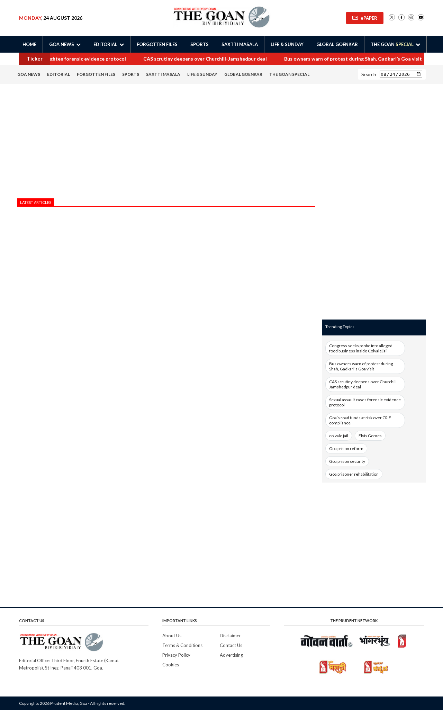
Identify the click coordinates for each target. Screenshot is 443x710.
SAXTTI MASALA (240, 44)
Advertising (231, 655)
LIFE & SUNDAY (287, 44)
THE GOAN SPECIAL (289, 74)
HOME (29, 44)
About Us (171, 635)
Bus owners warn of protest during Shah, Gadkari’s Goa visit (344, 59)
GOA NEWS (28, 74)
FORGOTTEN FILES (157, 44)
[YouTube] (421, 17)
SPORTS (199, 44)
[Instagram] (411, 17)
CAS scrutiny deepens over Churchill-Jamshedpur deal (196, 59)
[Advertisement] (166, 143)
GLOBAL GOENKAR (337, 44)
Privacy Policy (176, 655)
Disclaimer (230, 635)
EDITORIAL (58, 74)
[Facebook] (401, 17)
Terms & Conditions (182, 645)
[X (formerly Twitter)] (392, 17)
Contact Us (231, 645)
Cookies (170, 664)
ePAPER (369, 18)
